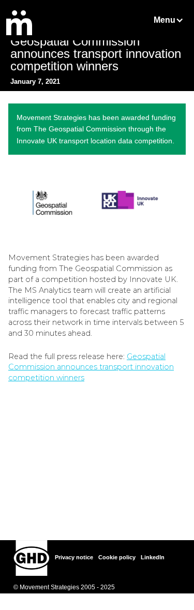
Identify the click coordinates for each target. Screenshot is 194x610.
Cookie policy (117, 557)
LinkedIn (153, 557)
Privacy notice (74, 557)
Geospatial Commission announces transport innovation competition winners (91, 367)
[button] (169, 20)
